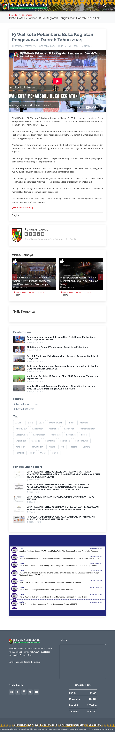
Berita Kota (25, 408)
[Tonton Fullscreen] (22, 207)
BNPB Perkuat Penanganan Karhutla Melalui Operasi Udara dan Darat (46, 590)
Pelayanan (65, 440)
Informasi (84, 422)
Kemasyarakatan (87, 428)
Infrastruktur (21, 428)
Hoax (71, 422)
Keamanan (54, 428)
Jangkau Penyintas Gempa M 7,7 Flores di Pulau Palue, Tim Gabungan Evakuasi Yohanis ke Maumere (58, 551)
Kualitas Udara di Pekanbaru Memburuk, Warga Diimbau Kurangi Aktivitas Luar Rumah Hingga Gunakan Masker (61, 387)
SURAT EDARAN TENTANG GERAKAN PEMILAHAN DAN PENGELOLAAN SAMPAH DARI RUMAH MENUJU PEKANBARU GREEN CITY (63, 508)
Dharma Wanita (56, 422)
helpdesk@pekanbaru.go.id (28, 662)
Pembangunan (81, 440)
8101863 (88, 46)
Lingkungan (20, 440)
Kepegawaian (21, 434)
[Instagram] (34, 234)
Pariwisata (50, 440)
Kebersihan (69, 428)
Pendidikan (20, 446)
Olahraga (35, 440)
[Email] (26, 234)
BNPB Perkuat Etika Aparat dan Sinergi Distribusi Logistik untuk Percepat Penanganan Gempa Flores (58, 566)
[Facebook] (30, 234)
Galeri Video (26, 15)
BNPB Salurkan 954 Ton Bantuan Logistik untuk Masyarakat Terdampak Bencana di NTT (53, 597)
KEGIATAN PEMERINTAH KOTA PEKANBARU (35, 46)
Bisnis (30, 422)
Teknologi (19, 452)
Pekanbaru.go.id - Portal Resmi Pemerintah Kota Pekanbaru (70, 724)
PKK (62, 446)
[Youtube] (42, 234)
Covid (41, 422)
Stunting (86, 446)
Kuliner (84, 434)
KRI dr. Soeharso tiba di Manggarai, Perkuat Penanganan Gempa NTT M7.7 (48, 604)
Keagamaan (37, 428)
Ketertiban (71, 434)
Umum (55, 452)
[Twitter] (38, 234)
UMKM (43, 452)
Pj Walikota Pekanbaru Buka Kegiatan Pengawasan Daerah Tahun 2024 (52, 37)
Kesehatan (56, 434)
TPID (32, 452)
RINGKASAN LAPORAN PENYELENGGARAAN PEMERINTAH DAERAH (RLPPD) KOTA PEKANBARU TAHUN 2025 (61, 518)
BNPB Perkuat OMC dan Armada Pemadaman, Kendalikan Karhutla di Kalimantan (50, 582)
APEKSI (18, 422)
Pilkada (52, 446)
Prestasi (73, 446)
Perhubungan (37, 446)
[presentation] (14, 277)
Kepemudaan (39, 434)
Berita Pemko (27, 404)
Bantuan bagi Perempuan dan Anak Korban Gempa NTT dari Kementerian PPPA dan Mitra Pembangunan (59, 558)
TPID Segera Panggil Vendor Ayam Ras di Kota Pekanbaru (57, 347)
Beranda (13, 15)
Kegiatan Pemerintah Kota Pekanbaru (29, 292)
